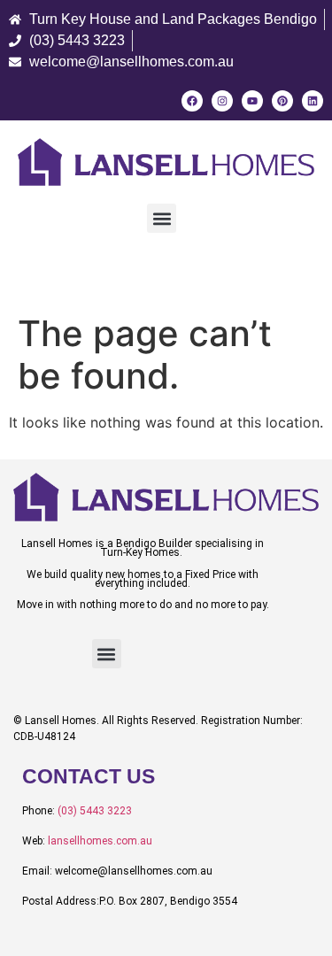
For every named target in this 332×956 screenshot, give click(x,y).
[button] (161, 218)
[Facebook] (192, 101)
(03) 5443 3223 (95, 811)
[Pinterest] (282, 101)
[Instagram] (222, 101)
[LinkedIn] (312, 101)
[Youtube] (252, 101)
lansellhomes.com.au (100, 841)
